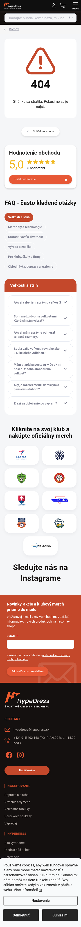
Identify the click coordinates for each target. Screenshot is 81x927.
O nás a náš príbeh (17, 850)
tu (40, 890)
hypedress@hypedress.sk (31, 729)
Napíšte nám (27, 770)
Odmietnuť (21, 915)
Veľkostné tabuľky (17, 809)
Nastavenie (41, 901)
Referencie (11, 857)
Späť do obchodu (43, 131)
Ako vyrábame (14, 843)
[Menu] (75, 5)
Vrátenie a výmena (17, 802)
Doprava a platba (16, 795)
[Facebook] (8, 754)
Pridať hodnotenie (25, 179)
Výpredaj (10, 823)
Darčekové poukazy (18, 816)
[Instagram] (20, 754)
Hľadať (70, 18)
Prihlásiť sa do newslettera (27, 671)
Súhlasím (60, 915)
